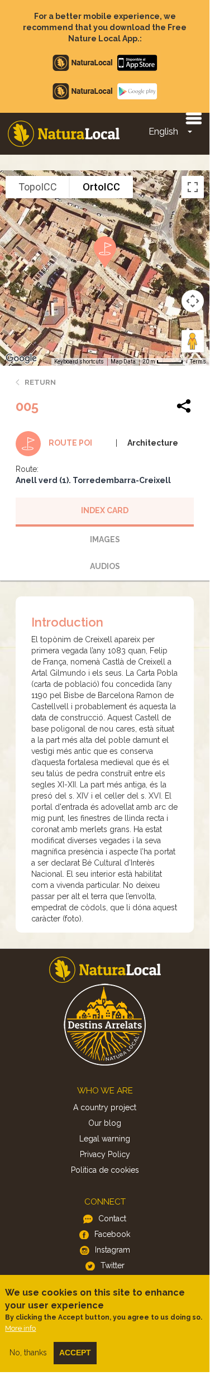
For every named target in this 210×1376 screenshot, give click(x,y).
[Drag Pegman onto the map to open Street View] (193, 341)
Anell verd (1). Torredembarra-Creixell (93, 480)
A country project (104, 1107)
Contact (112, 1218)
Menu (193, 117)
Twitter (113, 1265)
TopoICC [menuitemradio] (37, 187)
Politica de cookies (105, 1169)
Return (40, 382)
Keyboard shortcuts (79, 362)
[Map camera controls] (193, 301)
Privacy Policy (105, 1154)
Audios (105, 566)
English (163, 131)
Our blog (104, 1123)
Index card (104, 510)
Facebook (112, 1234)
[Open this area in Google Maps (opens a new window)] (21, 358)
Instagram (112, 1249)
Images (105, 539)
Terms (198, 362)
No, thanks (28, 1352)
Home (64, 134)
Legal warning (104, 1138)
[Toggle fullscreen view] (193, 187)
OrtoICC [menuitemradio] (101, 187)
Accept (75, 1352)
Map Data (123, 362)
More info (20, 1328)
